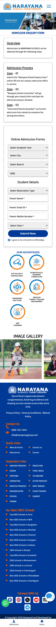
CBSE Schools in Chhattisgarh (23, 570)
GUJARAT (36, 496)
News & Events (16, 447)
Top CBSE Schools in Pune (21, 514)
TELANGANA (38, 475)
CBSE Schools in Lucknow (21, 565)
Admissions (15, 452)
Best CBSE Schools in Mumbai (23, 529)
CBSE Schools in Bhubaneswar (23, 560)
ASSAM (13, 470)
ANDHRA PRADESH (18, 465)
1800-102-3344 (19, 429)
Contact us (37, 447)
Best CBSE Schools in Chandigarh (24, 580)
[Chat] (50, 597)
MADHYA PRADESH (18, 486)
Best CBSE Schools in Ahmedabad (24, 575)
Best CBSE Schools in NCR (21, 519)
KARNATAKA (15, 481)
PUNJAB (13, 501)
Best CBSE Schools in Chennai (23, 535)
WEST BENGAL (39, 486)
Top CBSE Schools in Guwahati (23, 555)
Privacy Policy (13, 412)
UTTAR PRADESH (40, 481)
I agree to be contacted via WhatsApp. (27, 240)
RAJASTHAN (38, 465)
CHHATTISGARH (39, 491)
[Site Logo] (23, 6)
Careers (36, 452)
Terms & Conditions (32, 412)
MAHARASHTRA (16, 491)
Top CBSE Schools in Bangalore (23, 524)
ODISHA (13, 496)
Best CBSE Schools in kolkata (22, 545)
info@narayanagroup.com (24, 434)
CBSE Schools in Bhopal (20, 550)
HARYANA (14, 475)
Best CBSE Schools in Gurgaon (23, 540)
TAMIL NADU (38, 470)
